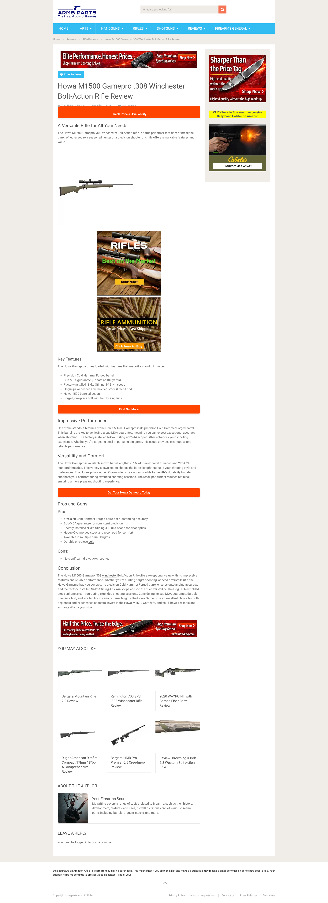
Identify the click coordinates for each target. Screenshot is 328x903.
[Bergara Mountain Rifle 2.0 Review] (80, 673)
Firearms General (231, 28)
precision (70, 519)
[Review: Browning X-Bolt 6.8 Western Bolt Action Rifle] (177, 735)
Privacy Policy (177, 895)
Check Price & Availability (128, 114)
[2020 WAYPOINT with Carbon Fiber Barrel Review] (177, 673)
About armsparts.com (203, 895)
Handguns (110, 28)
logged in (81, 842)
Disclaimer (269, 895)
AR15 (84, 28)
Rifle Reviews (90, 39)
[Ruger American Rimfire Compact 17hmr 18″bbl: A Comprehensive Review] (80, 735)
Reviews (195, 28)
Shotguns (166, 28)
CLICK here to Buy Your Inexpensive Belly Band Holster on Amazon (237, 114)
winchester (109, 575)
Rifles (138, 28)
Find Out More (129, 409)
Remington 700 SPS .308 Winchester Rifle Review (127, 700)
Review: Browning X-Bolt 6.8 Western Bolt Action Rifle (177, 762)
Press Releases (249, 895)
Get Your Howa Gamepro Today (129, 492)
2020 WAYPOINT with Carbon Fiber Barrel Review (175, 700)
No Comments (129, 105)
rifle (162, 472)
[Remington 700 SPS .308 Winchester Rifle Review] (129, 673)
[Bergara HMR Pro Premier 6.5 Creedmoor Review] (129, 735)
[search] (222, 9)
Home (63, 28)
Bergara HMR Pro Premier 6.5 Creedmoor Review (128, 762)
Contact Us (228, 895)
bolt (91, 541)
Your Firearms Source (72, 105)
